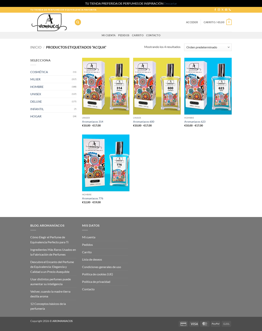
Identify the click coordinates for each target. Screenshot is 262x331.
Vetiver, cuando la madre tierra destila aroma (50, 294)
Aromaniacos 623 (194, 121)
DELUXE (36, 101)
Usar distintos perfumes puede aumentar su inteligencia (50, 281)
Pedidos (123, 35)
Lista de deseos (92, 259)
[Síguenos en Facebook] (215, 9)
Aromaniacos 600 (143, 121)
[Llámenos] (230, 9)
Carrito (137, 35)
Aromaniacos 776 (92, 198)
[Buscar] (78, 22)
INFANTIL (37, 109)
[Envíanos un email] (226, 9)
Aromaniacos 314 (92, 121)
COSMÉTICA (39, 72)
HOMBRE (37, 86)
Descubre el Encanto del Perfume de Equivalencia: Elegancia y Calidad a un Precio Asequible (52, 266)
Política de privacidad (96, 281)
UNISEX (35, 94)
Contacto (153, 35)
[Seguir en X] (222, 9)
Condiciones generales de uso (101, 267)
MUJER (35, 79)
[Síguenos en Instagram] (219, 9)
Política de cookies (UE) (97, 274)
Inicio (35, 47)
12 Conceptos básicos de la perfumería (48, 306)
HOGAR (35, 116)
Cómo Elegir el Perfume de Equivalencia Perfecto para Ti (49, 239)
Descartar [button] (170, 3)
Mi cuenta (108, 35)
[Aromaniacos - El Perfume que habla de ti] (49, 22)
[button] (192, 22)
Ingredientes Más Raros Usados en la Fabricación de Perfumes (53, 252)
